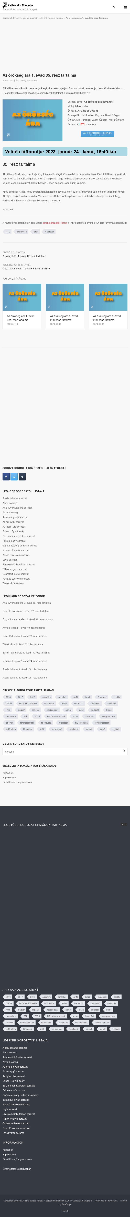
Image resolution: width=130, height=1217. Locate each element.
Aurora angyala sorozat (15, 517)
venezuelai (57, 729)
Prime (109, 709)
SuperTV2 (89, 716)
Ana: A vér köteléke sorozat (17, 507)
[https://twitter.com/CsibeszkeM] (14, 476)
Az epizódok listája (97, 133)
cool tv (117, 697)
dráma (9, 703)
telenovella (22, 231)
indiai (64, 703)
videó (102, 729)
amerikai (62, 697)
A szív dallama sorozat (15, 498)
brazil (87, 697)
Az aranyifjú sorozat (13, 522)
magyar (21, 709)
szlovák (9, 722)
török (36, 231)
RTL (8, 231)
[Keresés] (123, 750)
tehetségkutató (27, 722)
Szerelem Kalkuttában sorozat (19, 564)
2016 (8, 697)
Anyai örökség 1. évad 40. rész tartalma (24, 627)
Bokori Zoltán (24, 1168)
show (75, 716)
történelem (11, 729)
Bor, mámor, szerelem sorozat (19, 536)
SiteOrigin (66, 1204)
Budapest (102, 697)
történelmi (27, 729)
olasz (81, 709)
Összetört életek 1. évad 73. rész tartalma (25, 636)
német (68, 709)
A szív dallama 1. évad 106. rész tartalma (25, 669)
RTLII (37, 716)
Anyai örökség (10, 512)
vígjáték (116, 729)
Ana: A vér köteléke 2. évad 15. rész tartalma (27, 602)
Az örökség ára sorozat (51, 17)
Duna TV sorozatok (28, 703)
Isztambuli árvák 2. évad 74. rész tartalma (25, 661)
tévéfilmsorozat (102, 722)
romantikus (11, 716)
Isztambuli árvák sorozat (16, 550)
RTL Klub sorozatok (56, 716)
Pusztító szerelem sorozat (16, 578)
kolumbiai (111, 703)
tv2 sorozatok (81, 722)
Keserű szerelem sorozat (16, 555)
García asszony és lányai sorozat (20, 545)
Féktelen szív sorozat (14, 540)
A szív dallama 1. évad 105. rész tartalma (25, 677)
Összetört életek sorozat (16, 573)
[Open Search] (114, 7)
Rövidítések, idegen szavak (17, 782)
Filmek (65, 1210)
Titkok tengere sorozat (15, 569)
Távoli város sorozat (13, 583)
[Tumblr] (22, 476)
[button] (125, 824)
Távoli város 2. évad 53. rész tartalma (23, 644)
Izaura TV (78, 703)
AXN (75, 697)
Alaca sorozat (10, 503)
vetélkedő (73, 729)
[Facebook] (6, 476)
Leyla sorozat (10, 559)
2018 (32, 697)
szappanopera (108, 716)
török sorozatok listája (55, 222)
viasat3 (89, 729)
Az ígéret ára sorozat (14, 526)
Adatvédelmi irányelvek (106, 1200)
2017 (20, 697)
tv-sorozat (49, 231)
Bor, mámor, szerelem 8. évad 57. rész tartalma (28, 619)
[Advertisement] (65, 46)
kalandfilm (95, 703)
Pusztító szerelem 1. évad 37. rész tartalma (26, 611)
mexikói (35, 709)
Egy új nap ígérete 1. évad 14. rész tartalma (26, 652)
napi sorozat (52, 709)
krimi (8, 709)
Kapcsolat (8, 772)
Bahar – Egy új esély (14, 531)
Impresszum (9, 777)
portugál (95, 709)
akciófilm (46, 697)
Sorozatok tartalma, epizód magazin (20, 17)
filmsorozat (49, 703)
